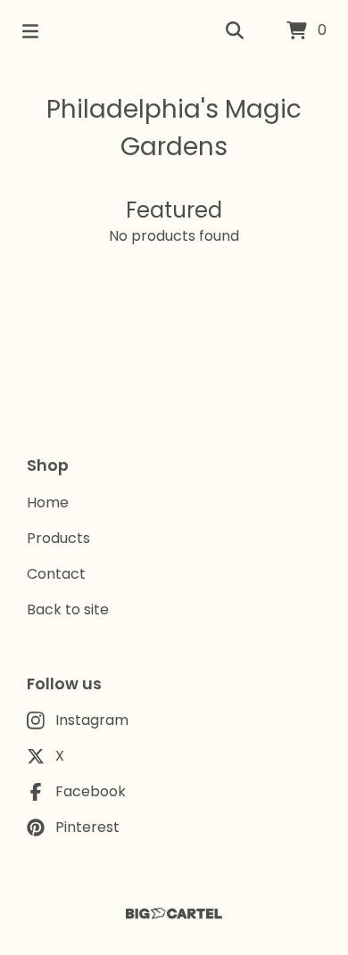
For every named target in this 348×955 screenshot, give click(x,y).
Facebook (90, 791)
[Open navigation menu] (30, 31)
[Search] (235, 31)
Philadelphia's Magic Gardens (174, 128)
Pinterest (87, 827)
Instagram (91, 720)
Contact (56, 574)
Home (48, 502)
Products (58, 538)
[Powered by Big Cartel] (174, 913)
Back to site (68, 609)
